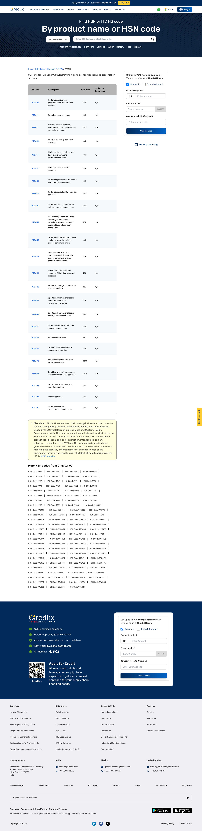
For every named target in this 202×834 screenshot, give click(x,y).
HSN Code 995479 (77, 568)
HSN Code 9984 (35, 491)
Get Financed (146, 131)
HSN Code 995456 (78, 544)
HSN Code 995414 (56, 510)
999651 (35, 300)
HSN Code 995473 (36, 563)
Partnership (152, 724)
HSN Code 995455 (57, 544)
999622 (35, 103)
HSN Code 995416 (97, 510)
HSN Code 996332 (36, 582)
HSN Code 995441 (36, 534)
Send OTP (160, 109)
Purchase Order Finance (20, 718)
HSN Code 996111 (97, 568)
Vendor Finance (62, 718)
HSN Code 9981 (53, 486)
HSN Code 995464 (57, 553)
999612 (35, 127)
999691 (35, 361)
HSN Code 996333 (57, 582)
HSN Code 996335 (98, 582)
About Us (151, 706)
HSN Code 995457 (98, 544)
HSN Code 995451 (57, 539)
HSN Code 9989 (54, 495)
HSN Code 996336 (36, 587)
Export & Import (155, 84)
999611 (35, 115)
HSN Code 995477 (36, 568)
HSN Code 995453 (98, 539)
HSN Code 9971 (71, 481)
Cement (101, 46)
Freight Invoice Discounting (22, 731)
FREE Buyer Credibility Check (22, 724)
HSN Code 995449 (36, 539)
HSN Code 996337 (56, 587)
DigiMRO (116, 785)
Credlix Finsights (108, 724)
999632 (35, 240)
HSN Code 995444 (98, 534)
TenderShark (161, 785)
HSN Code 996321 (36, 577)
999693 (35, 386)
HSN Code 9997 (90, 500)
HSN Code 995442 (57, 534)
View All (138, 46)
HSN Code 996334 (77, 582)
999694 (35, 397)
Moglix (138, 785)
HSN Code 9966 (72, 476)
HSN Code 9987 (90, 491)
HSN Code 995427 (98, 519)
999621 (35, 181)
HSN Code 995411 (72, 505)
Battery (120, 46)
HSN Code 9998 (35, 505)
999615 (35, 169)
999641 (35, 273)
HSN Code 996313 (96, 572)
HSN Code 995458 (36, 548)
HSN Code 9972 (89, 481)
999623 (35, 193)
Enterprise (68, 785)
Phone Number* (133, 103)
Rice (129, 46)
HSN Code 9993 (35, 500)
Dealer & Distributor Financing (114, 737)
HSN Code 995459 (57, 548)
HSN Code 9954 (35, 471)
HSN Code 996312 (76, 572)
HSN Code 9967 (90, 476)
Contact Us (106, 731)
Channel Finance (63, 724)
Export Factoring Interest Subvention (26, 749)
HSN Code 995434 (57, 529)
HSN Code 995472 (98, 558)
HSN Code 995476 (98, 563)
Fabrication (44, 785)
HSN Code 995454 (36, 544)
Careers (150, 712)
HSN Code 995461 (77, 548)
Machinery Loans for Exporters (23, 737)
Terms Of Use (186, 823)
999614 (35, 155)
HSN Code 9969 (53, 481)
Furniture (89, 46)
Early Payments (62, 712)
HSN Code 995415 (77, 510)
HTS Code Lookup (63, 737)
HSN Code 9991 (72, 495)
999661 (35, 338)
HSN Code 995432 (98, 524)
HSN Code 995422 (77, 515)
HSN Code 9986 (72, 491)
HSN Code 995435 (78, 529)
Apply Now (124, 3)
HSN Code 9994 (53, 500)
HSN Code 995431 (77, 524)
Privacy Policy (167, 823)
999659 (35, 327)
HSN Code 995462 (98, 548)
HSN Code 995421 (56, 515)
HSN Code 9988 (35, 495)
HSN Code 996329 (77, 577)
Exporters (14, 706)
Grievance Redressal (156, 731)
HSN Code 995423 (97, 515)
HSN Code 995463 (36, 553)
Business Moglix (17, 785)
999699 (35, 408)
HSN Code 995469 (57, 558)
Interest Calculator (109, 712)
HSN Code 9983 (90, 486)
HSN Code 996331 (97, 577)
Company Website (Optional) (139, 116)
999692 (35, 373)
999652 (35, 314)
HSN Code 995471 (77, 558)
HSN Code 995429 (57, 524)
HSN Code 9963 (90, 471)
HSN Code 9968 (35, 481)
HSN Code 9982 (71, 486)
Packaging (92, 785)
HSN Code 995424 (36, 519)
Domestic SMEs (108, 706)
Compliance (106, 718)
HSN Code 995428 (36, 524)
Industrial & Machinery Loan (113, 743)
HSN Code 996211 (36, 572)
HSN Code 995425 (57, 519)
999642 (35, 287)
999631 (35, 222)
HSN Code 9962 (71, 471)
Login (187, 9)
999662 (35, 349)
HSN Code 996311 (55, 572)
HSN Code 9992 (90, 495)
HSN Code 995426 (78, 519)
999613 (35, 141)
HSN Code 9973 (35, 486)
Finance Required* (134, 90)
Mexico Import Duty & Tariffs (68, 749)
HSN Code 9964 (35, 476)
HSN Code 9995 (72, 500)
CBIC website (48, 456)
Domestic (135, 84)
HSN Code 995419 (36, 515)
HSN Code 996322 (56, 577)
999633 (35, 256)
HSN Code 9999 (53, 505)
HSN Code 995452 (77, 539)
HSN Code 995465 (78, 553)
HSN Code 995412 (93, 505)
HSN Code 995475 (77, 563)
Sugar (110, 46)
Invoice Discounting (18, 712)
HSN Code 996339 (77, 587)
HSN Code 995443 (77, 534)
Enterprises (61, 706)
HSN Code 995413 (36, 510)
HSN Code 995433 (36, 529)
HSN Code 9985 (54, 491)
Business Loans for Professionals (24, 743)
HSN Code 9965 (53, 476)
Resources (151, 718)
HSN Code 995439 (98, 529)
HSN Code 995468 (36, 558)
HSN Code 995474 (57, 563)
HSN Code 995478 (57, 568)
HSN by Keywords (63, 743)
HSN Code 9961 (53, 471)
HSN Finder (60, 731)
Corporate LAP (107, 749)
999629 (35, 206)
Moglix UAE (187, 785)
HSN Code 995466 (98, 553)
